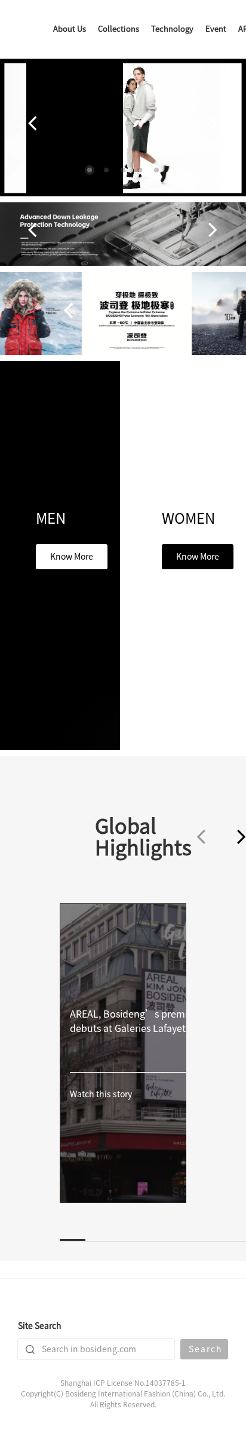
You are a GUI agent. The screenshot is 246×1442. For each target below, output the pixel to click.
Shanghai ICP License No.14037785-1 (123, 1382)
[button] (89, 170)
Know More (71, 556)
